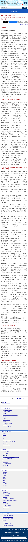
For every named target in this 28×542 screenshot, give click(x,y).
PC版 (17, 2)
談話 (3, 436)
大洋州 (4, 475)
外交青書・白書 (6, 451)
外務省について (6, 408)
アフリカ (5, 483)
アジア (4, 473)
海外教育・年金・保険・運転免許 (10, 500)
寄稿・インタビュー (7, 440)
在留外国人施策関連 (7, 505)
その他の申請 (5, 522)
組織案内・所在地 (6, 411)
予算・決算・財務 (6, 420)
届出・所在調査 (6, 495)
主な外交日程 (5, 453)
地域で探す (5, 472)
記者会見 (4, 433)
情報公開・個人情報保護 (8, 517)
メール (21, 21)
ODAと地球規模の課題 (7, 458)
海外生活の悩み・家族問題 (8, 498)
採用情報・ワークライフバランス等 (10, 415)
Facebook (18, 4)
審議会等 (4, 416)
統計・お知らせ (6, 507)
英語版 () (24, 24)
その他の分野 (5, 465)
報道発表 (4, 435)
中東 (4, 482)
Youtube (22, 4)
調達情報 (4, 520)
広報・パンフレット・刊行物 (9, 441)
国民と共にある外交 (7, 463)
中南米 (4, 478)
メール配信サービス (7, 523)
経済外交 (4, 460)
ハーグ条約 (5, 497)
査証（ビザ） (5, 503)
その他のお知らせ (6, 445)
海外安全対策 (5, 492)
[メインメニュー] (25, 3)
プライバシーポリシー (20, 529)
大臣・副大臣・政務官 (7, 410)
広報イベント (5, 443)
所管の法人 (5, 418)
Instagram (20, 4)
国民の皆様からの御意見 (8, 525)
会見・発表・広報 (6, 431)
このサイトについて (7, 426)
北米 (4, 477)
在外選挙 (4, 502)
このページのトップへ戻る (20, 398)
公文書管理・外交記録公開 (8, 518)
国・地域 (4, 470)
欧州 (4, 480)
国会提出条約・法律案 (7, 423)
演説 (3, 438)
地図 (13, 537)
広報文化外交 (5, 462)
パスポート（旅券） (7, 493)
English (21, 1)
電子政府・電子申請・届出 (8, 515)
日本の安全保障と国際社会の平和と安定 (11, 457)
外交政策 (4, 449)
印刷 (26, 21)
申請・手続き (5, 513)
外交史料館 (5, 425)
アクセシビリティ (10, 529)
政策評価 (4, 421)
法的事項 (2, 529)
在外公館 (4, 413)
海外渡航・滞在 (6, 490)
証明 (3, 508)
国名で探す (5, 485)
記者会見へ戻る (6, 403)
